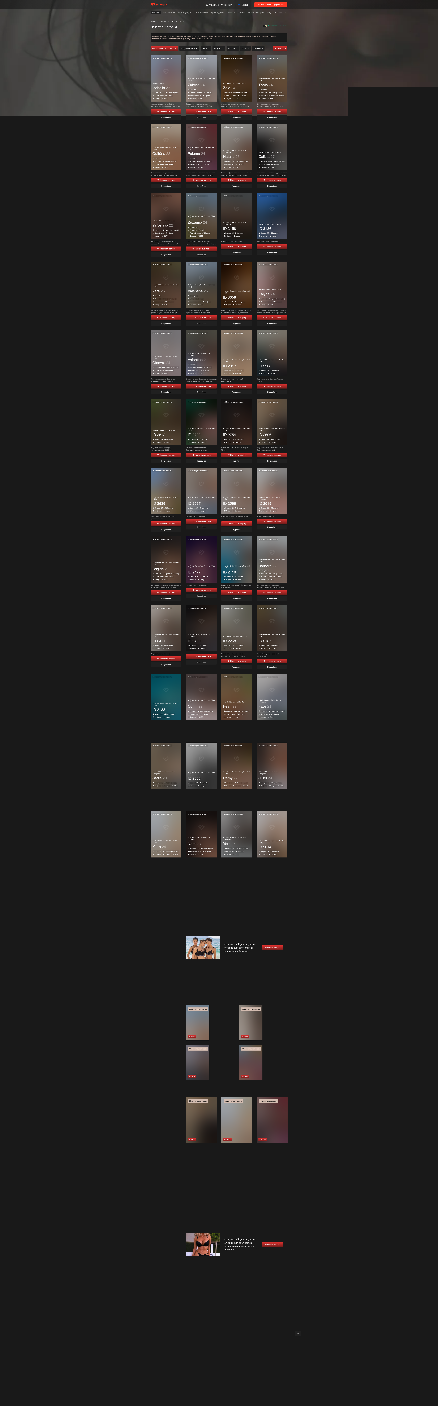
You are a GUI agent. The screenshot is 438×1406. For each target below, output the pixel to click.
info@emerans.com (270, 1348)
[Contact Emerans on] (154, 1345)
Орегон (253, 1295)
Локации (231, 12)
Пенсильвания (256, 1300)
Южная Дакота (257, 1317)
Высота (231, 48)
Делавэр (190, 1305)
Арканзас (190, 1288)
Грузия (189, 1313)
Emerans (250, 980)
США (172, 21)
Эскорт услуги (184, 12)
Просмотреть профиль (220, 1035)
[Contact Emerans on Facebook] (161, 1345)
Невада (232, 1297)
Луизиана (211, 1301)
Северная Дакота (258, 1283)
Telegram (265, 1360)
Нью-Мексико (234, 1313)
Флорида (190, 1309)
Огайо (252, 1287)
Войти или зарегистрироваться (271, 4)
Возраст (218, 48)
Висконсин (276, 1312)
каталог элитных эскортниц (259, 1196)
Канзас (210, 1292)
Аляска (189, 1280)
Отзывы (278, 12)
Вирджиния (276, 1292)
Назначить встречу (167, 111)
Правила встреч (256, 12)
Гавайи (189, 1318)
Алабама (190, 1275)
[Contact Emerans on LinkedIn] (168, 1345)
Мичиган (211, 1318)
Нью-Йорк (233, 1309)
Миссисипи (233, 1280)
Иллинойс (212, 1284)
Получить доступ (272, 947)
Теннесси (275, 1275)
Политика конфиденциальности (272, 1377)
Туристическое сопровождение (209, 12)
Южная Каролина (258, 1312)
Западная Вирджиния (276, 1306)
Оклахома (254, 1291)
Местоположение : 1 (161, 48)
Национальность (188, 48)
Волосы (257, 48)
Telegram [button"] (228, 4)
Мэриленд (212, 1309)
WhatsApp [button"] (214, 4)
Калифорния (192, 1292)
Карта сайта (262, 1381)
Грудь (244, 48)
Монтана (232, 1288)
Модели (155, 12)
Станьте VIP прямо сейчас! (202, 39)
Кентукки (211, 1297)
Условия (261, 1373)
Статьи (242, 12)
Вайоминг (275, 1317)
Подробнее (166, 117)
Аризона (190, 1284)
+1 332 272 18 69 (269, 1352)
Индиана (211, 1280)
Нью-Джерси (234, 1305)
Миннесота (233, 1275)
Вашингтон (276, 1297)
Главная (153, 21)
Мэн (209, 1305)
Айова (210, 1288)
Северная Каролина (254, 1277)
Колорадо (190, 1297)
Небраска (232, 1292)
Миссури (232, 1284)
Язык (205, 48)
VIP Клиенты (169, 12)
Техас (273, 1280)
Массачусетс (213, 1313)
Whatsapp (265, 1356)
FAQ (269, 12)
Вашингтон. (276, 1301)
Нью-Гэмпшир (235, 1301)
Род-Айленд (255, 1308)
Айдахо (210, 1275)
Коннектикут (191, 1301)
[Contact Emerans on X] (175, 1345)
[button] (245, 4)
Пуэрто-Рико (256, 1304)
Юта (273, 1284)
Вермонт (275, 1288)
